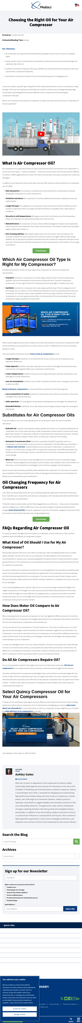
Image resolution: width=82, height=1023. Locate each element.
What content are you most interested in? (20, 884)
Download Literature (12, 940)
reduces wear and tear (16, 447)
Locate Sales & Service (13, 935)
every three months (17, 510)
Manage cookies (19, 1014)
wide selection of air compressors (19, 711)
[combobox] (41, 856)
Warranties (42, 1004)
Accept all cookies (19, 1009)
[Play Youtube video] (41, 134)
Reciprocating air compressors (15, 389)
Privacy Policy (54, 1004)
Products (7, 930)
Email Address (10, 904)
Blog (5, 955)
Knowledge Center (11, 950)
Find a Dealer (41, 251)
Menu (78, 1021)
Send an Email (22, 779)
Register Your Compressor (14, 945)
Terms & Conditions (70, 1004)
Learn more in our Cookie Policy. (21, 1003)
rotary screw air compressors (42, 354)
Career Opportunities (12, 960)
